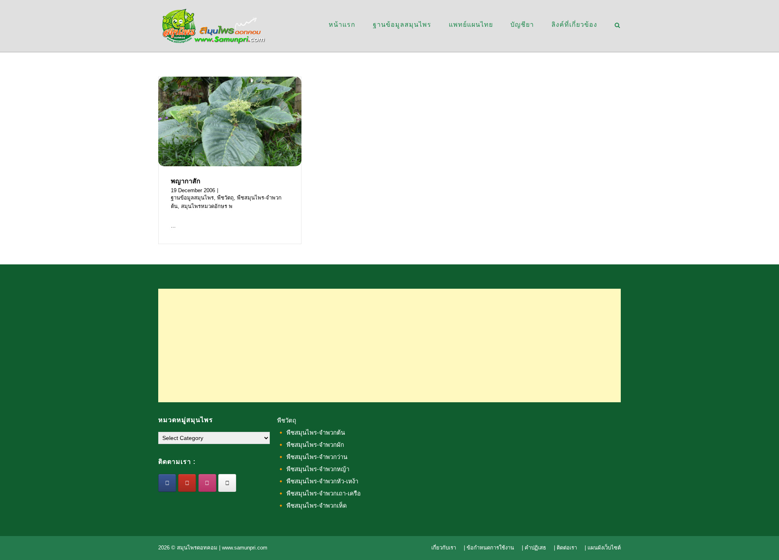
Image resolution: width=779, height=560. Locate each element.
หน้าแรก (342, 24)
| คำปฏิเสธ (534, 548)
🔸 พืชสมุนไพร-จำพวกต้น (311, 432)
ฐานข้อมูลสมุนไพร (402, 24)
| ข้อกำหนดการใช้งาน (489, 548)
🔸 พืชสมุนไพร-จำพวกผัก (310, 444)
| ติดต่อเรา (565, 548)
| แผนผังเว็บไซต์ (603, 548)
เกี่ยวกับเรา (443, 548)
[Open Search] (617, 25)
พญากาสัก (185, 181)
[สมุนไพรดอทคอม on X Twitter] (227, 483)
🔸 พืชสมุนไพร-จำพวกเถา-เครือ (319, 493)
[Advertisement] (389, 345)
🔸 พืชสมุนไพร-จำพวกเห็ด (312, 505)
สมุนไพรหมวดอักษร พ (206, 206)
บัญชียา (522, 24)
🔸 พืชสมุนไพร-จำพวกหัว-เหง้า (317, 481)
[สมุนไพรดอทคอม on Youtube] (187, 483)
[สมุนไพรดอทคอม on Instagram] (207, 483)
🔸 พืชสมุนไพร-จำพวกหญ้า (313, 469)
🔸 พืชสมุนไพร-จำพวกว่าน (312, 456)
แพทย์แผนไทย (471, 24)
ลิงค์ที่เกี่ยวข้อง (574, 24)
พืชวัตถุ (225, 198)
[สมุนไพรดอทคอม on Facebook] (167, 483)
